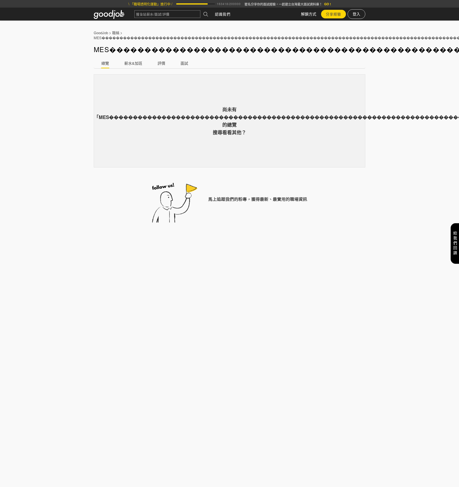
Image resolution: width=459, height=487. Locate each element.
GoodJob (101, 32)
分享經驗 (333, 13)
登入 (356, 14)
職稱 (115, 32)
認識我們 (222, 13)
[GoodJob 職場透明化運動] (114, 14)
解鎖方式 (308, 14)
